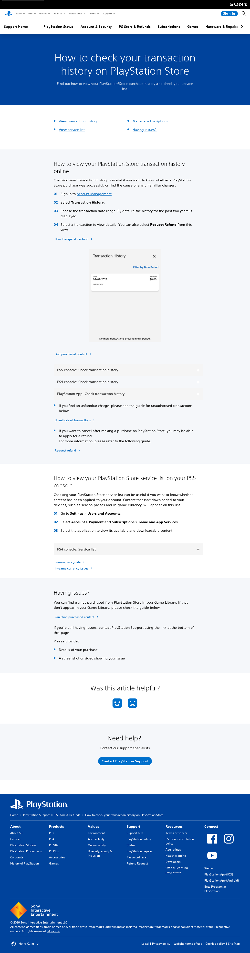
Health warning (176, 856)
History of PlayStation (24, 863)
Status (131, 845)
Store (18, 13)
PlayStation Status (58, 26)
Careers (15, 839)
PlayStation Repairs (140, 851)
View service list (72, 130)
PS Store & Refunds (135, 26)
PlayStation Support (36, 815)
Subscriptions (169, 26)
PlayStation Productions (26, 851)
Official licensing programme (177, 870)
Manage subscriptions (150, 121)
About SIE (16, 833)
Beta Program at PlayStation (215, 888)
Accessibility (96, 839)
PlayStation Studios (23, 845)
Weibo (208, 868)
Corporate (16, 857)
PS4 (51, 839)
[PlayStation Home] (8, 13)
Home (14, 815)
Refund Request (137, 863)
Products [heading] (56, 826)
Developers (173, 862)
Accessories (75, 13)
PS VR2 (53, 845)
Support (107, 13)
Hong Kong (26, 943)
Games (43, 13)
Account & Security (96, 26)
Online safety (97, 845)
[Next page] (241, 26)
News (92, 13)
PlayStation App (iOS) (218, 874)
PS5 (30, 13)
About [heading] (15, 826)
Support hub (135, 833)
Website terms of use (188, 944)
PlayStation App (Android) (221, 880)
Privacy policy (161, 944)
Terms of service (177, 833)
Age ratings (173, 849)
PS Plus (57, 13)
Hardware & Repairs (222, 26)
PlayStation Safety (139, 839)
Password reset (137, 857)
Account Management (94, 194)
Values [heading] (93, 826)
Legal (145, 944)
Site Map (234, 944)
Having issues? (144, 130)
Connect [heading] (211, 826)
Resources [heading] (174, 826)
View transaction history (78, 121)
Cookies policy (215, 944)
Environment (96, 833)
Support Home (16, 26)
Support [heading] (133, 826)
